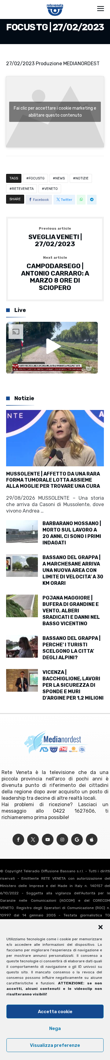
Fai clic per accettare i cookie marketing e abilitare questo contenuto (55, 112)
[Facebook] (18, 840)
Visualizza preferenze (55, 1045)
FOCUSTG (37, 178)
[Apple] (91, 840)
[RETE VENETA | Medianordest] (55, 3)
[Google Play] (77, 840)
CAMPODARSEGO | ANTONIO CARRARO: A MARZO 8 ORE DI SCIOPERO (55, 273)
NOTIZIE (82, 178)
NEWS (60, 178)
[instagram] (62, 840)
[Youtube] (47, 840)
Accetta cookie (55, 1011)
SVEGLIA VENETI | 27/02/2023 (55, 237)
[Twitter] (33, 840)
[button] (100, 927)
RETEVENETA (23, 189)
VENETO (51, 189)
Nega (55, 1028)
